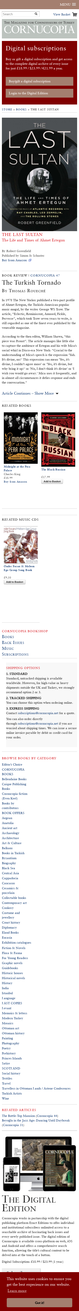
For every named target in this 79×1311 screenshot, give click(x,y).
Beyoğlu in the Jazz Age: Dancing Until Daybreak (36, 1120)
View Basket (61, 14)
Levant (6, 1008)
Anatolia (8, 823)
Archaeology (10, 833)
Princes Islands (12, 1058)
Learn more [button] (17, 1290)
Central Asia (10, 873)
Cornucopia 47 (45, 275)
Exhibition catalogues (16, 942)
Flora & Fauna (12, 953)
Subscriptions (15, 654)
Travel (6, 1083)
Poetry (6, 1048)
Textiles (7, 1078)
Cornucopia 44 (47, 1115)
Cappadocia (10, 878)
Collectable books (14, 897)
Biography (9, 863)
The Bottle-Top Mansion (18, 1115)
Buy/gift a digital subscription (30, 81)
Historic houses (12, 973)
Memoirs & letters (14, 1013)
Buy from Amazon (14, 260)
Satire (6, 1063)
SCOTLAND (11, 1068)
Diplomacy (9, 927)
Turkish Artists (12, 1093)
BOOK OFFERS (13, 813)
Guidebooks (10, 968)
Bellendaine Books (14, 779)
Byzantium (9, 858)
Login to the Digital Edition (28, 93)
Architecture (10, 838)
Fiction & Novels (13, 948)
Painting (7, 1038)
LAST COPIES (12, 1003)
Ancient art (9, 828)
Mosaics (7, 1023)
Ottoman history (13, 1033)
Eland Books (10, 932)
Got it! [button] (39, 1303)
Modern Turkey (12, 1018)
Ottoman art (10, 1028)
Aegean (7, 818)
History (7, 983)
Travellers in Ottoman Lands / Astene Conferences (36, 1088)
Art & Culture (11, 843)
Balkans (7, 848)
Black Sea (8, 868)
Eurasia (7, 937)
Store (7, 109)
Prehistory (9, 1053)
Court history (11, 922)
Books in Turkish (13, 853)
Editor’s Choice (12, 764)
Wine (5, 1098)
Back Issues (13, 642)
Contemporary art (14, 903)
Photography (10, 1043)
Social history (11, 1073)
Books (21, 109)
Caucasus (8, 883)
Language (8, 998)
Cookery (8, 908)
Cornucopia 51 (13, 1125)
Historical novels (13, 978)
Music (8, 648)
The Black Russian (53, 469)
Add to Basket (52, 481)
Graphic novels (12, 963)
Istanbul (7, 993)
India (5, 988)
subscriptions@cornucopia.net (38, 713)
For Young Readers (15, 958)
